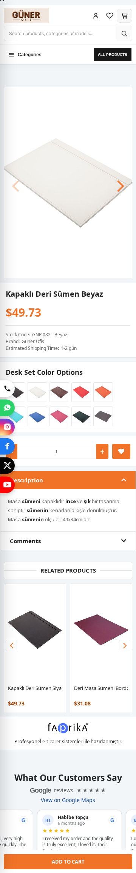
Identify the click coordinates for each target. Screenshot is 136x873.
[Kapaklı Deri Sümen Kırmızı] (80, 392)
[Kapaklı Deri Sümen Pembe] (58, 416)
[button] (120, 182)
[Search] (124, 33)
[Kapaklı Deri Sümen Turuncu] (102, 392)
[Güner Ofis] (34, 15)
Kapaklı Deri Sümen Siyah (36, 688)
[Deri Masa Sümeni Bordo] (101, 630)
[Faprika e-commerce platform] (68, 731)
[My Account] (96, 16)
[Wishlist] (110, 16)
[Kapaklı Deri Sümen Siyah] (14, 392)
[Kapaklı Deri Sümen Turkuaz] (14, 416)
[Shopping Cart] (124, 16)
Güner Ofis (33, 341)
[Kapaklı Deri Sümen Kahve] (58, 392)
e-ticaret (51, 741)
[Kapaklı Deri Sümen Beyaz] (68, 182)
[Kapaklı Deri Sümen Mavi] (36, 416)
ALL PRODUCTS (112, 54)
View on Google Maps (68, 800)
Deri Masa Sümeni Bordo (102, 688)
